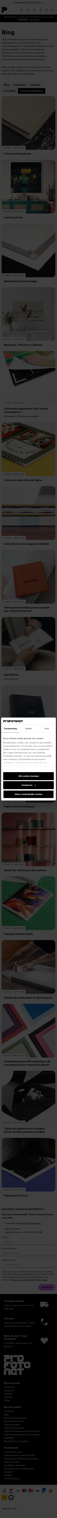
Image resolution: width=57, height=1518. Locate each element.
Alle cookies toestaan (28, 776)
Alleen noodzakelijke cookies (28, 794)
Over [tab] (46, 728)
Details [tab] (28, 728)
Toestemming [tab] (10, 728)
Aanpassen (27, 785)
